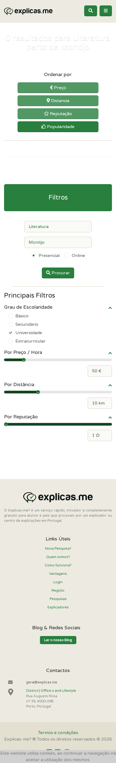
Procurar (60, 273)
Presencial (49, 255)
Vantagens (58, 574)
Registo (58, 590)
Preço (59, 87)
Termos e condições (58, 732)
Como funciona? (58, 565)
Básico (22, 316)
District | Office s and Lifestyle (51, 691)
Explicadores (58, 607)
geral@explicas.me (41, 682)
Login (58, 582)
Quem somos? (58, 557)
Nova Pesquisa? (58, 548)
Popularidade (60, 126)
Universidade (28, 332)
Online (78, 255)
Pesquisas (58, 599)
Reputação (60, 113)
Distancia (59, 100)
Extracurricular (30, 341)
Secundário (26, 324)
